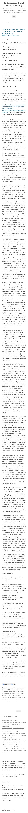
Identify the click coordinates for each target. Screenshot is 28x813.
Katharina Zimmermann (18, 693)
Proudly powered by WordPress (8, 810)
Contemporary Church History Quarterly (14, 4)
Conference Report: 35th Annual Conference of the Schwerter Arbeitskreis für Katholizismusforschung (13, 32)
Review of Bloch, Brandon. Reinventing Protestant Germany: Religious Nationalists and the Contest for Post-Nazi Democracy (14, 735)
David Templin (16, 691)
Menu (14, 16)
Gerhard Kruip (9, 693)
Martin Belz (21, 695)
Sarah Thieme (22, 697)
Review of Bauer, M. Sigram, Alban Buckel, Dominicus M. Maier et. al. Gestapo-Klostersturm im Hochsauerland (14, 724)
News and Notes (17, 688)
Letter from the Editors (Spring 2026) (10, 720)
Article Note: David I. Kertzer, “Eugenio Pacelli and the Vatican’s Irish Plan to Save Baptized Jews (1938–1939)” (14, 750)
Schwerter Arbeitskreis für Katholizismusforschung (13, 699)
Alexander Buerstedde (7, 691)
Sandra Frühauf (14, 697)
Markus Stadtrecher (13, 695)
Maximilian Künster (6, 697)
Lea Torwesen (5, 695)
